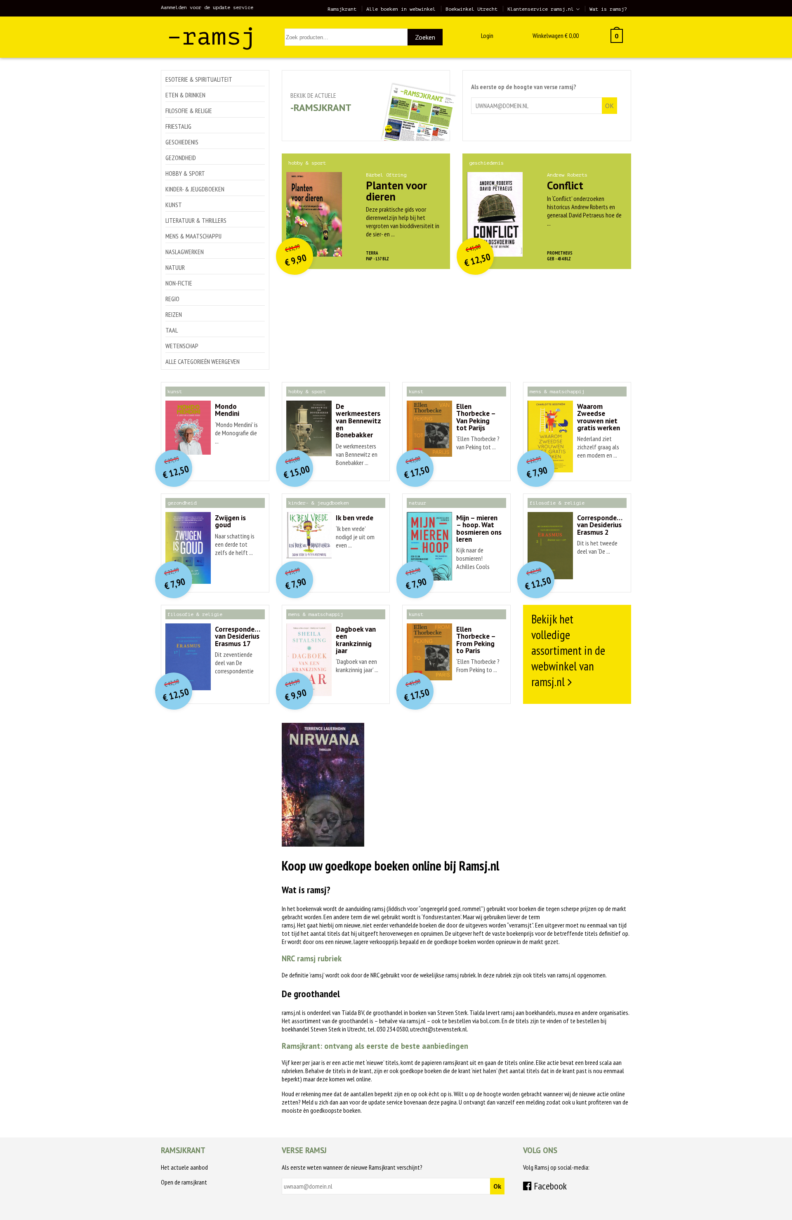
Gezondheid (180, 157)
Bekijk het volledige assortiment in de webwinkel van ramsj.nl (568, 650)
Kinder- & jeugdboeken (194, 189)
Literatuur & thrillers (195, 220)
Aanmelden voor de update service (207, 7)
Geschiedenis (181, 142)
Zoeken (425, 37)
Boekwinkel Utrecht (471, 9)
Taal (171, 330)
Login (487, 35)
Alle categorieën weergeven (202, 361)
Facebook (549, 1186)
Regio (172, 299)
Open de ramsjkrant (184, 1182)
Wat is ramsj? (608, 9)
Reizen (173, 314)
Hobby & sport (185, 173)
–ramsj (211, 36)
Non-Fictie (178, 283)
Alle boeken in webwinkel (401, 9)
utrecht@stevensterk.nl (438, 1029)
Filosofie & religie (188, 110)
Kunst (173, 205)
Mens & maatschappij (193, 236)
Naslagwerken (184, 252)
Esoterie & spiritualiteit (198, 79)
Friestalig (178, 126)
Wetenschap (181, 346)
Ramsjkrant (342, 9)
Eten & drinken (185, 95)
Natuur (175, 267)
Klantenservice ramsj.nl (540, 9)
